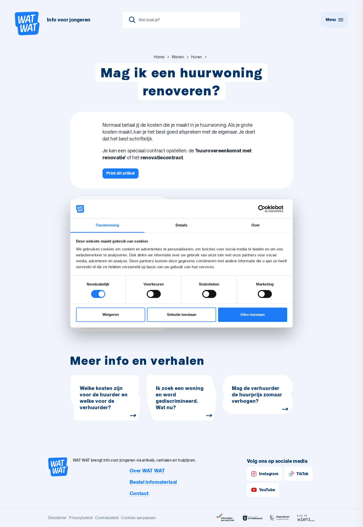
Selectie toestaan (181, 314)
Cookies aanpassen (138, 517)
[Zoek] (132, 20)
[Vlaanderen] (280, 518)
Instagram (268, 473)
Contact (139, 493)
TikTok (302, 473)
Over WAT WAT (147, 471)
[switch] (154, 294)
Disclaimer (57, 517)
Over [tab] (255, 225)
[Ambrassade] (252, 518)
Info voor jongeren (69, 20)
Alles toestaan (252, 314)
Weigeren (110, 314)
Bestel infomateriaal (153, 482)
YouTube (267, 489)
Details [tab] (182, 225)
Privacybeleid (81, 517)
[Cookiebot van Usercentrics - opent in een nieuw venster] (265, 209)
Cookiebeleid (107, 517)
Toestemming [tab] (107, 225)
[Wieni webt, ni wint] (306, 518)
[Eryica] (225, 518)
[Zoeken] (181, 19)
